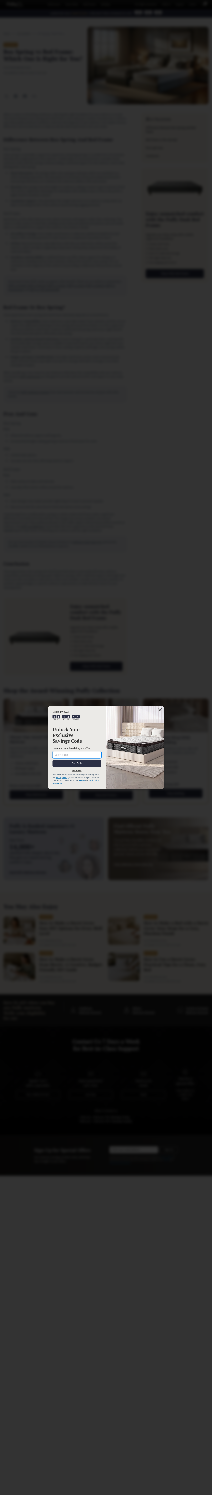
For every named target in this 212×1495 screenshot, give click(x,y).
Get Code (77, 763)
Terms (82, 780)
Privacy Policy (62, 777)
